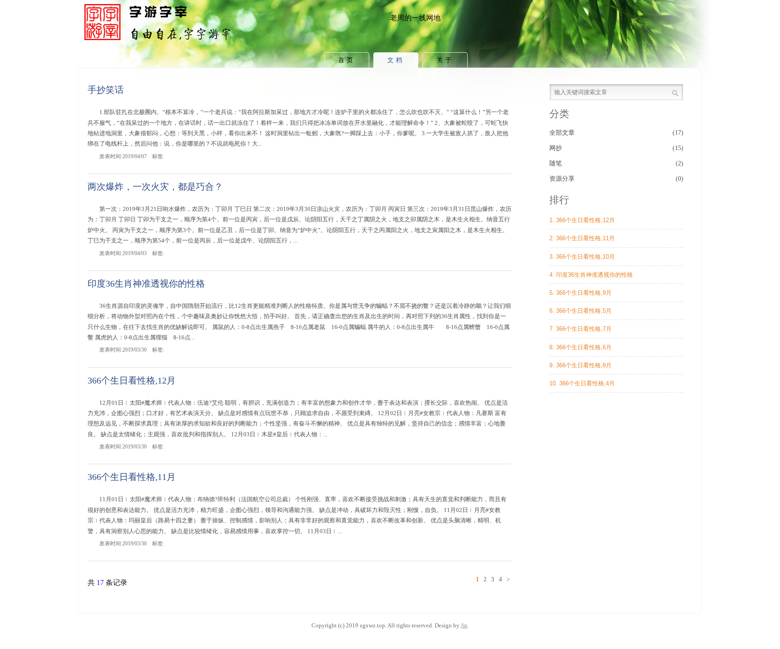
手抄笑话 (106, 90)
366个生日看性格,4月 (587, 383)
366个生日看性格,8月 (584, 365)
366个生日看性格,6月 (584, 347)
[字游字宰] (159, 42)
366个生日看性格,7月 (584, 328)
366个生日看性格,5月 (584, 310)
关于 (445, 60)
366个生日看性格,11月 (132, 477)
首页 (346, 60)
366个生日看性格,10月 (585, 256)
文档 (395, 60)
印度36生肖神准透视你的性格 (146, 283)
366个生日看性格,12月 (132, 380)
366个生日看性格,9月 (584, 292)
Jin (464, 625)
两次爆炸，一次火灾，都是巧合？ (155, 187)
